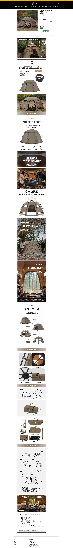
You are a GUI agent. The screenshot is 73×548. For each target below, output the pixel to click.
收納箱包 (39, 6)
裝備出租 (53, 6)
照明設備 (36, 6)
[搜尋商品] (58, 3)
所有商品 (15, 6)
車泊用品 (49, 6)
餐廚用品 (29, 6)
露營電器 (46, 6)
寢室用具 (22, 6)
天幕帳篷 (19, 6)
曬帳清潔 (56, 6)
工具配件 (43, 6)
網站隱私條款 (36, 547)
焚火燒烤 (32, 6)
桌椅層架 (26, 6)
